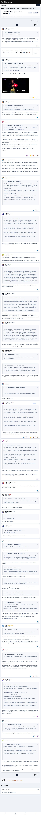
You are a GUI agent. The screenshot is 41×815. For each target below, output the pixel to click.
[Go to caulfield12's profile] (3, 214)
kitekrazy (6, 383)
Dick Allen (7, 679)
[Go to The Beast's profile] (3, 540)
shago (16, 32)
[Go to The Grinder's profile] (3, 255)
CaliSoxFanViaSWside (9, 482)
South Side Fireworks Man (20, 553)
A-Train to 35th (7, 28)
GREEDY (6, 121)
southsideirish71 (8, 293)
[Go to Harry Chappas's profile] (3, 740)
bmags (6, 264)
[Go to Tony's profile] (3, 626)
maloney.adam (18, 105)
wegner (6, 59)
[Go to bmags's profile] (3, 265)
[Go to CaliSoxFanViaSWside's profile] (3, 483)
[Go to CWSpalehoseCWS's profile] (3, 323)
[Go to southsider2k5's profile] (3, 16)
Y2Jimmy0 (17, 544)
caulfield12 (7, 213)
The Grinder (7, 254)
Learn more (2, 1)
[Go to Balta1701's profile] (24, 52)
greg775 (6, 440)
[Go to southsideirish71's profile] (3, 294)
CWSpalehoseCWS (8, 322)
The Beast (6, 540)
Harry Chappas (7, 739)
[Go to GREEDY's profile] (3, 121)
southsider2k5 (6, 16)
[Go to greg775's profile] (3, 441)
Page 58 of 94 (35, 25)
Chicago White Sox (8, 159)
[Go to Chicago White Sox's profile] (27, 52)
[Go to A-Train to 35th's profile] (3, 29)
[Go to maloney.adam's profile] (21, 52)
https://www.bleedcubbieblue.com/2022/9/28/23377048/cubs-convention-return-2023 (19, 636)
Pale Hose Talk (20, 16)
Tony (6, 625)
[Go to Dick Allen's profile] (29, 52)
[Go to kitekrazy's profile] (3, 384)
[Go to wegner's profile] (3, 60)
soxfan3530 (17, 579)
